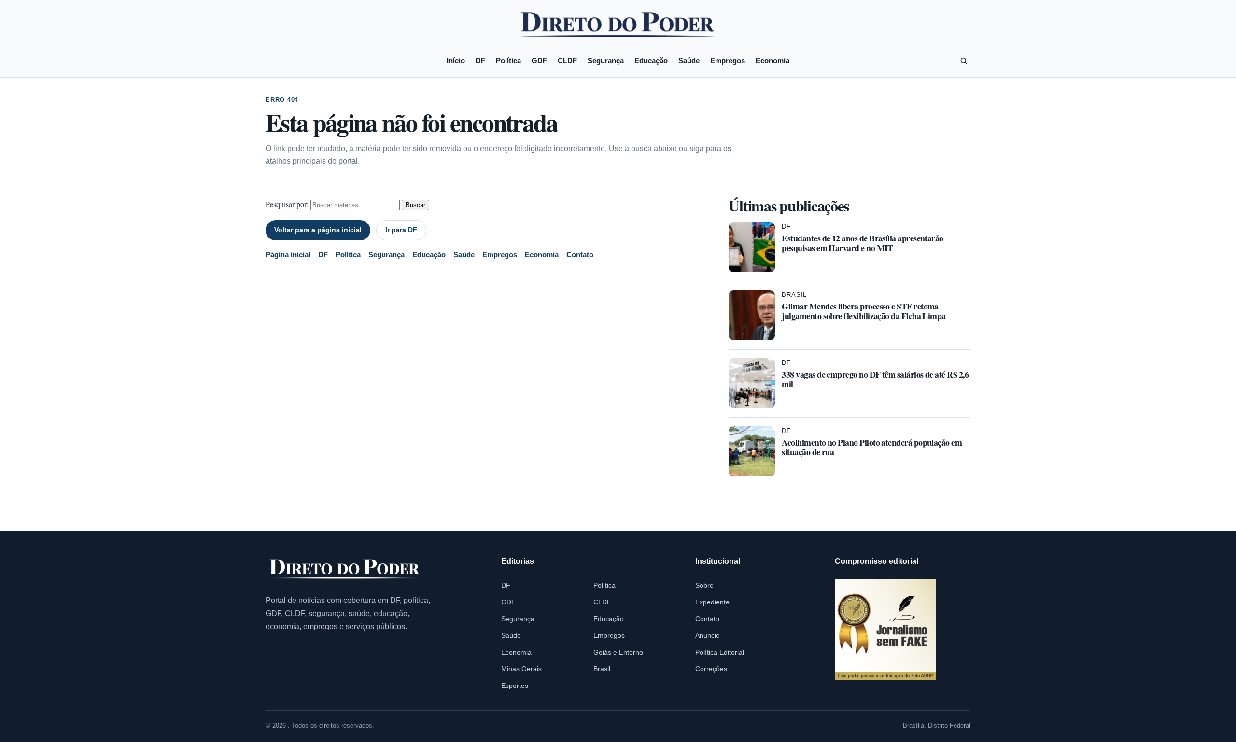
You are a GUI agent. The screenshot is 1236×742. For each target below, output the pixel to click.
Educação (651, 60)
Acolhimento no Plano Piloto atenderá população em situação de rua (872, 447)
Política (508, 60)
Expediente (712, 602)
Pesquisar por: (287, 204)
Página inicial (288, 255)
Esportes (514, 685)
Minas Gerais (521, 668)
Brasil (794, 294)
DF (480, 60)
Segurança (606, 60)
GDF (539, 60)
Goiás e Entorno (618, 652)
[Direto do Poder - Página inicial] (345, 569)
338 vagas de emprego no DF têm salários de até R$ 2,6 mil (875, 379)
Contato (579, 255)
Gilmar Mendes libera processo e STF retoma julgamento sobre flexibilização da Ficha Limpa (863, 311)
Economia (772, 60)
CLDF (567, 60)
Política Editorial (719, 652)
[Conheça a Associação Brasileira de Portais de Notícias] (885, 629)
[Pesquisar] (963, 61)
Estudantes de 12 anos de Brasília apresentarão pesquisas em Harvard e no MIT (862, 243)
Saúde (689, 60)
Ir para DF (401, 230)
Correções (711, 668)
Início (456, 60)
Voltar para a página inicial (318, 230)
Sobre (704, 585)
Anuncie (707, 635)
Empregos (727, 60)
